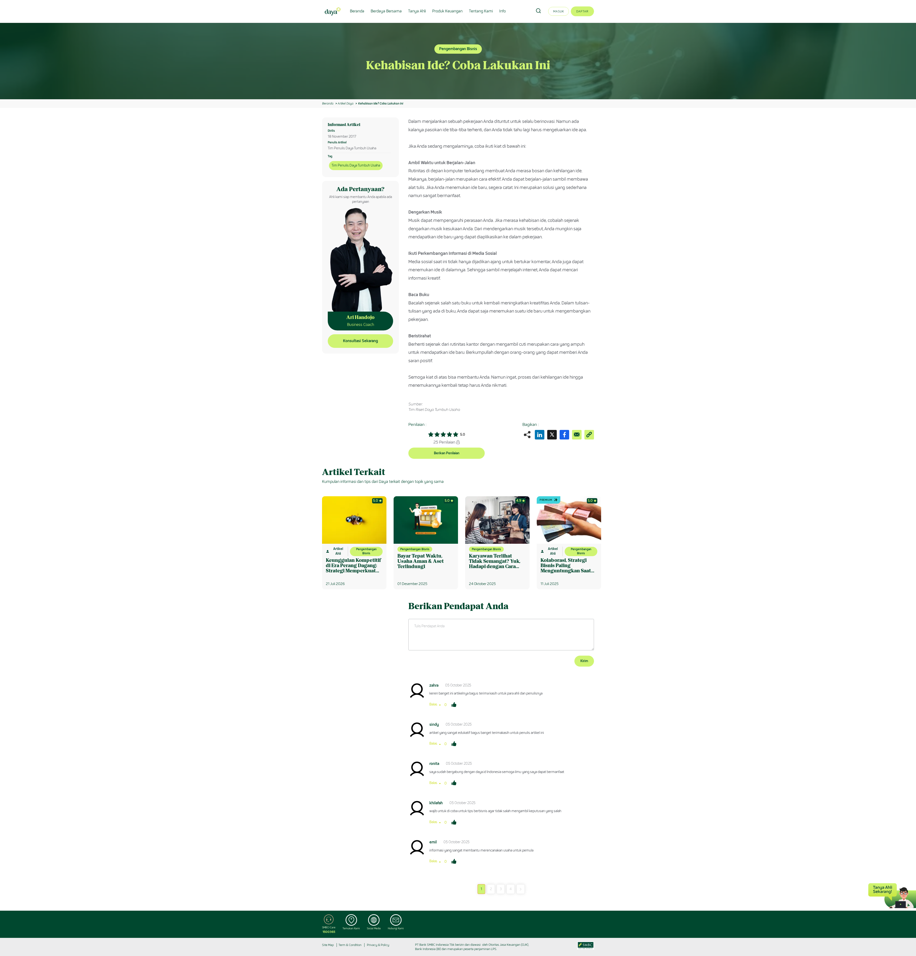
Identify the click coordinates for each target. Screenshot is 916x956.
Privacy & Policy (378, 945)
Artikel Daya (345, 103)
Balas (433, 704)
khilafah (436, 803)
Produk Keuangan (447, 11)
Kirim (584, 661)
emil (433, 842)
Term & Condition (349, 945)
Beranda (357, 11)
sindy (434, 724)
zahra (433, 685)
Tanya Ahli (417, 11)
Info (502, 11)
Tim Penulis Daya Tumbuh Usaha (356, 165)
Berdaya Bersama (386, 11)
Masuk (558, 11)
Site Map (328, 945)
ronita (434, 763)
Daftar (582, 11)
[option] (458, 61)
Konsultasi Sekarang (360, 341)
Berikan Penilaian (446, 453)
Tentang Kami (481, 11)
